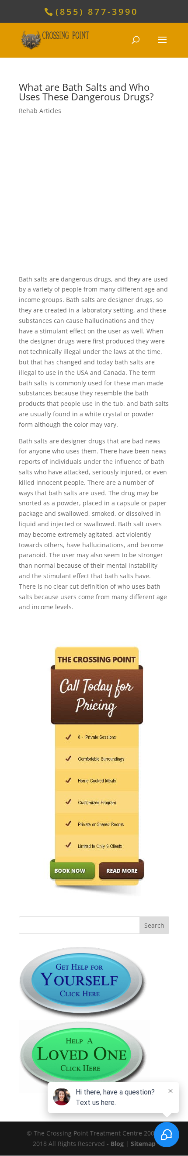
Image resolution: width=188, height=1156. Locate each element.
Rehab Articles (40, 110)
